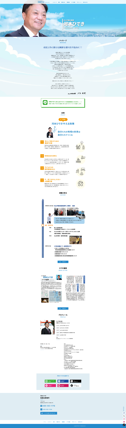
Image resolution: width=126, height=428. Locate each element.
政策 (59, 2)
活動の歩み (63, 2)
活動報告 (68, 2)
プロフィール (79, 2)
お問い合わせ (85, 2)
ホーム (45, 421)
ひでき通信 (73, 2)
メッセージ (55, 2)
